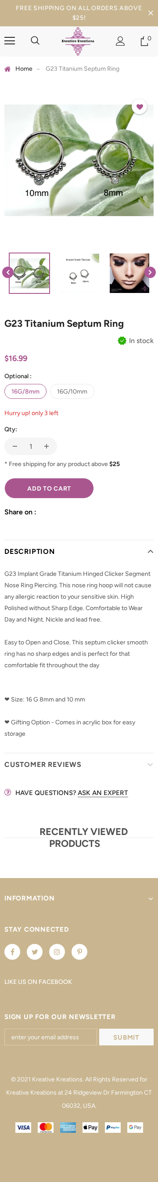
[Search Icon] (35, 40)
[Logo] (77, 41)
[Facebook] (12, 952)
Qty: (10, 429)
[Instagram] (57, 952)
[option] (79, 160)
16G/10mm (72, 391)
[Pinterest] (79, 952)
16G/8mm (25, 391)
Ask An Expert (103, 793)
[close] (150, 13)
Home (23, 68)
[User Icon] (120, 41)
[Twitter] (35, 952)
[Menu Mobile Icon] (9, 41)
